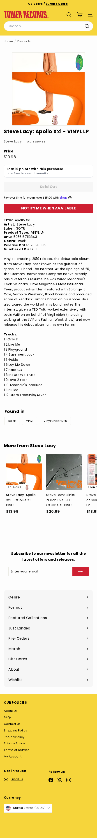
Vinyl (29, 421)
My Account (13, 756)
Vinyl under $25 (55, 421)
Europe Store (57, 4)
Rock (12, 421)
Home (8, 41)
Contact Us (12, 724)
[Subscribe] (80, 571)
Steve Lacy (13, 141)
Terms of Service (17, 750)
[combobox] (48, 26)
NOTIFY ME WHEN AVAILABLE (48, 208)
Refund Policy (14, 737)
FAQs (8, 717)
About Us (11, 711)
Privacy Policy (14, 743)
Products (24, 41)
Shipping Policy (15, 730)
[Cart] (79, 14)
